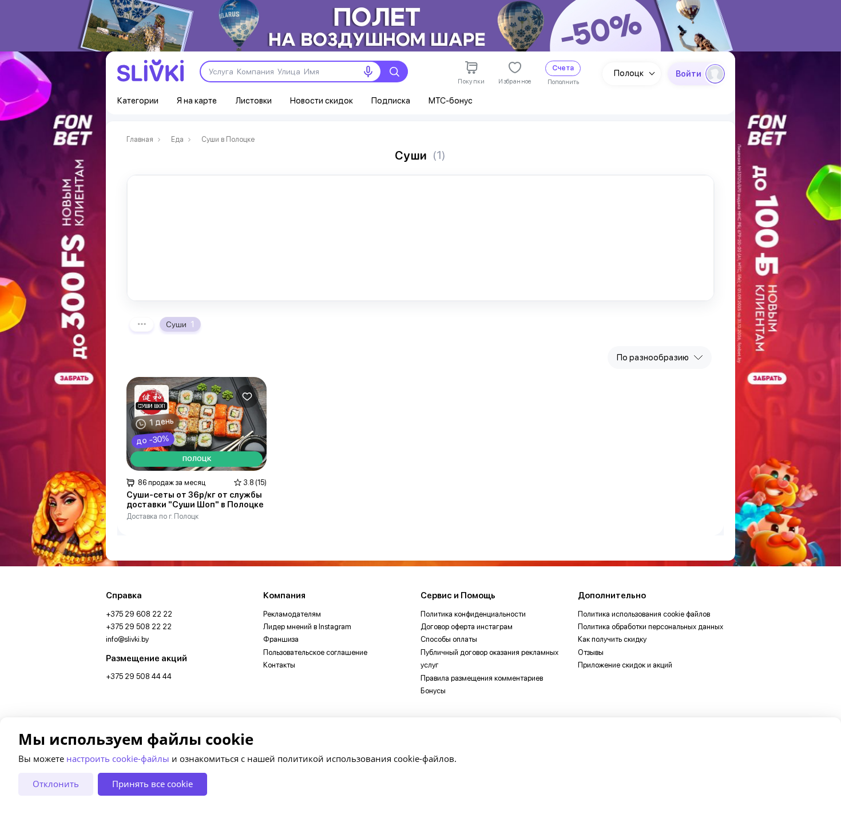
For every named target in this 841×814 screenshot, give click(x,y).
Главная (139, 140)
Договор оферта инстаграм (466, 626)
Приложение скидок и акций (625, 665)
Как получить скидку (612, 639)
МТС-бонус (451, 101)
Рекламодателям (292, 614)
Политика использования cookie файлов (644, 614)
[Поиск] (394, 71)
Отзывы (591, 652)
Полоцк (629, 73)
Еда (177, 140)
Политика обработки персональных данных (650, 626)
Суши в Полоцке (228, 140)
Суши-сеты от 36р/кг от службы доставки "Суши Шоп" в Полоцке (195, 500)
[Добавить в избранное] (247, 396)
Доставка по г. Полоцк (162, 516)
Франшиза (281, 639)
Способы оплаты (448, 639)
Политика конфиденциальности (473, 614)
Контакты (279, 665)
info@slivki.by (127, 639)
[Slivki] (150, 70)
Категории (137, 101)
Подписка (390, 101)
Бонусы (433, 690)
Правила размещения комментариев (481, 678)
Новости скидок (321, 101)
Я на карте (197, 101)
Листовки (253, 101)
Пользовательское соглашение (315, 652)
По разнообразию (653, 357)
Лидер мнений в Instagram (307, 626)
